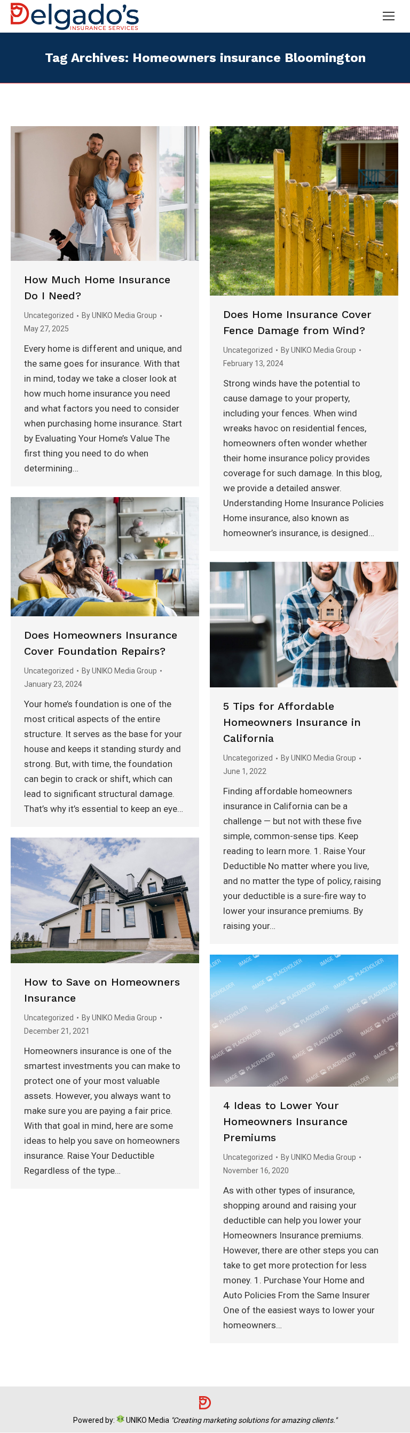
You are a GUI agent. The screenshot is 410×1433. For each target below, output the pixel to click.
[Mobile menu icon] (388, 16)
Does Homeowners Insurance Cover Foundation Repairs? (100, 643)
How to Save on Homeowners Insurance (102, 989)
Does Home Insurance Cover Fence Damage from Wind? (297, 322)
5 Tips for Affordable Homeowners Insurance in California (292, 722)
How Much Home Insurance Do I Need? (97, 287)
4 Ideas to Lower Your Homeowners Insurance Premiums (285, 1121)
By (119, 315)
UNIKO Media (146, 1420)
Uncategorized (49, 315)
